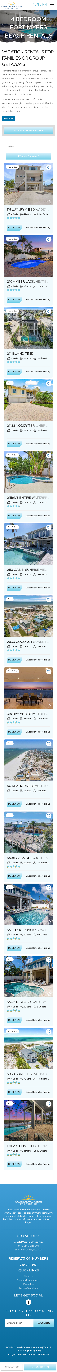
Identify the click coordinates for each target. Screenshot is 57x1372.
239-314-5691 (28, 1264)
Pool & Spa (12, 167)
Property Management (28, 1280)
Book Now (14, 227)
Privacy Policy (34, 1350)
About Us (28, 1276)
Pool (9, 383)
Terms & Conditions (28, 1287)
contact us (12, 1367)
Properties (28, 1284)
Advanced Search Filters (28, 130)
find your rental (40, 1367)
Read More (9, 118)
